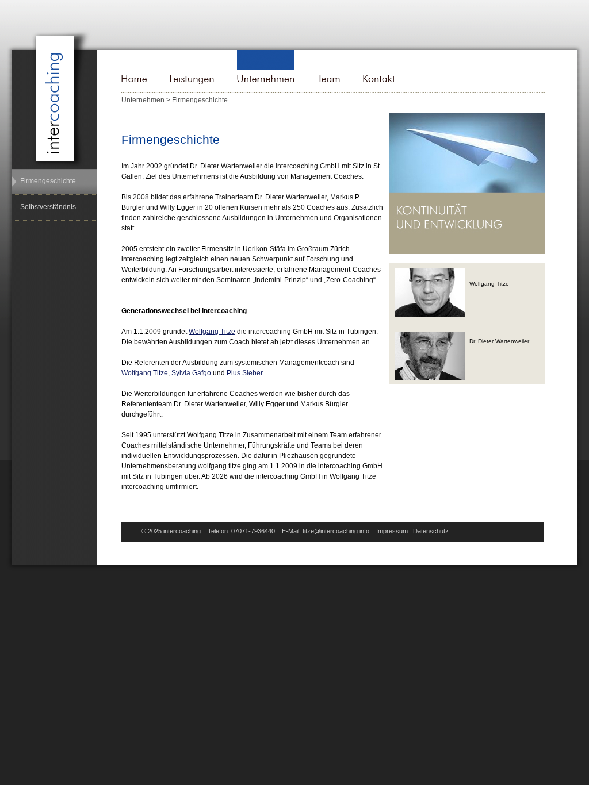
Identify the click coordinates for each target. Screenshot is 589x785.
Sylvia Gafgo (191, 373)
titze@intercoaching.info (336, 531)
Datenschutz (431, 531)
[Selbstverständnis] (53, 199)
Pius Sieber (244, 373)
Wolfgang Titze (212, 332)
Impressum (392, 531)
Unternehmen (143, 100)
